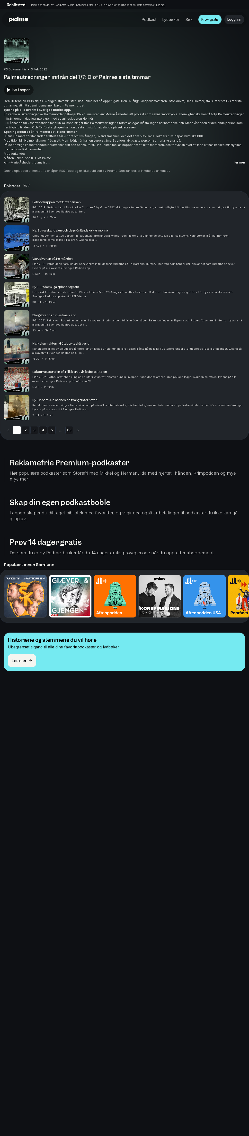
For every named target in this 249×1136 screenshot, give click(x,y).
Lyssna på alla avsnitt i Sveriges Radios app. (37, 110)
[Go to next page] (78, 430)
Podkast (149, 19)
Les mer (160, 4)
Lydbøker (170, 19)
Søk (189, 19)
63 (69, 430)
